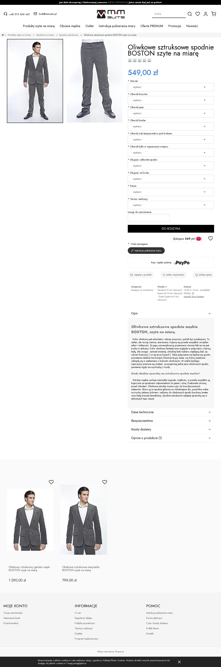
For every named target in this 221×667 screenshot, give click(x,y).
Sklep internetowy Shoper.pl (110, 651)
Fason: (132, 186)
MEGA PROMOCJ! (118, 2)
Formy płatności (154, 618)
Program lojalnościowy (86, 638)
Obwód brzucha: (138, 94)
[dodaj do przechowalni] (210, 238)
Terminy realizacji (83, 628)
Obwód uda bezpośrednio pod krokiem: (150, 133)
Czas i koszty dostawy (157, 623)
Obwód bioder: (137, 120)
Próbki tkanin (152, 628)
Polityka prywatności (85, 623)
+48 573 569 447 (19, 14)
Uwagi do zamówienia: (140, 212)
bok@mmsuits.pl (48, 14)
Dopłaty (78, 633)
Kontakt (149, 633)
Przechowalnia (10, 623)
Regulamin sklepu (83, 618)
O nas (78, 613)
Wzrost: (133, 81)
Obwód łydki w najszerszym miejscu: (148, 146)
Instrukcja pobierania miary (159, 613)
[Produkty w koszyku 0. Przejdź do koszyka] (214, 14)
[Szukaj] (190, 14)
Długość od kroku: (139, 173)
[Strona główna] (3, 35)
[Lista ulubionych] (198, 14)
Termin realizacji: (138, 199)
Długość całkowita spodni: (143, 159)
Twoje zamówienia (12, 613)
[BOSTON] (94, 81)
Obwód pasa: (136, 107)
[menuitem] (38, 26)
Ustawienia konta (11, 618)
